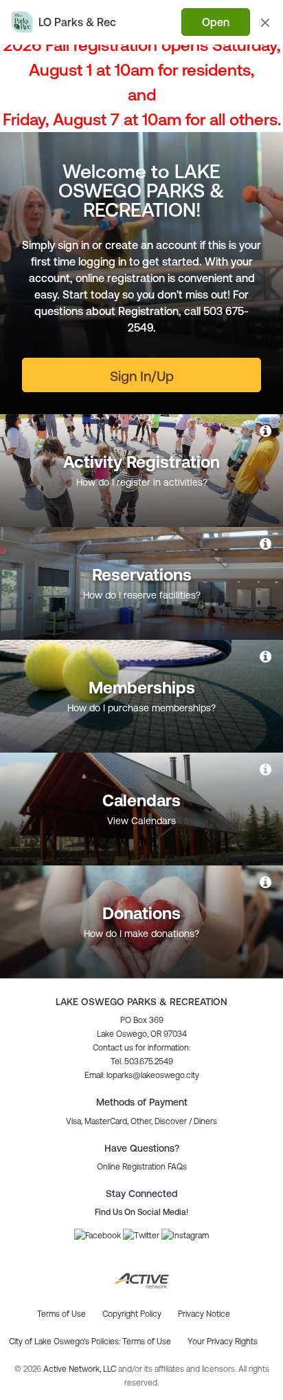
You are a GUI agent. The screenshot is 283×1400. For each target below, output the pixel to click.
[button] (141, 1075)
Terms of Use (146, 1341)
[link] (266, 430)
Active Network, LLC (80, 1369)
